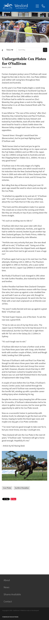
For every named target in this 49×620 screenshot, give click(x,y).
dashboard (16, 610)
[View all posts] (2, 50)
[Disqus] (24, 534)
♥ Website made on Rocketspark (30, 610)
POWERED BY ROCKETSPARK (10, 617)
